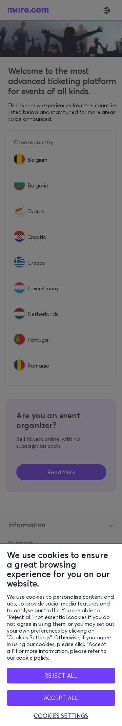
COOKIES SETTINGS (61, 715)
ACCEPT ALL (61, 697)
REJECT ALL (61, 675)
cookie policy (32, 657)
